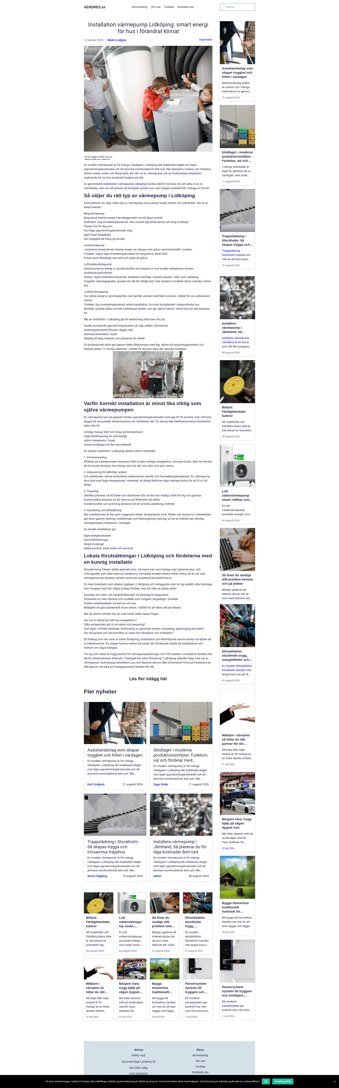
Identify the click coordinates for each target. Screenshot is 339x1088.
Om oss (155, 7)
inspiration (205, 39)
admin (157, 876)
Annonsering (139, 7)
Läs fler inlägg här (148, 678)
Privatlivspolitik (283, 1081)
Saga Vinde (160, 784)
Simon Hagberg (97, 876)
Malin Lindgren (117, 40)
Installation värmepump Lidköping (124, 184)
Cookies (169, 7)
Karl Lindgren (96, 784)
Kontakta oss (185, 7)
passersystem (230, 1005)
